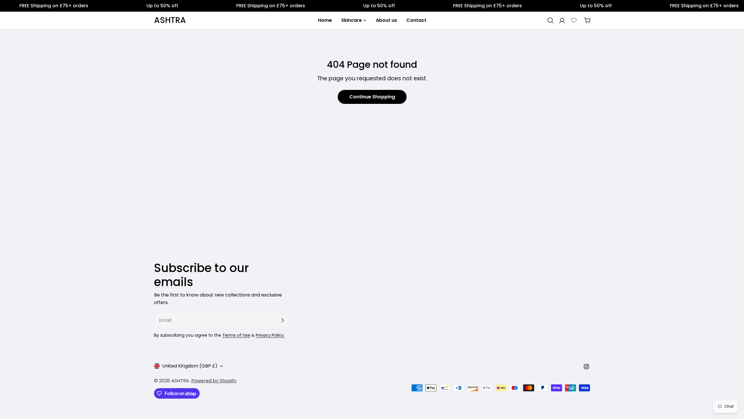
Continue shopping (372, 96)
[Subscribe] (282, 320)
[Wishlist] (574, 20)
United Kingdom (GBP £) (189, 366)
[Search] (550, 20)
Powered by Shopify (214, 380)
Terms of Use (236, 335)
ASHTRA (170, 20)
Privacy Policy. (270, 335)
